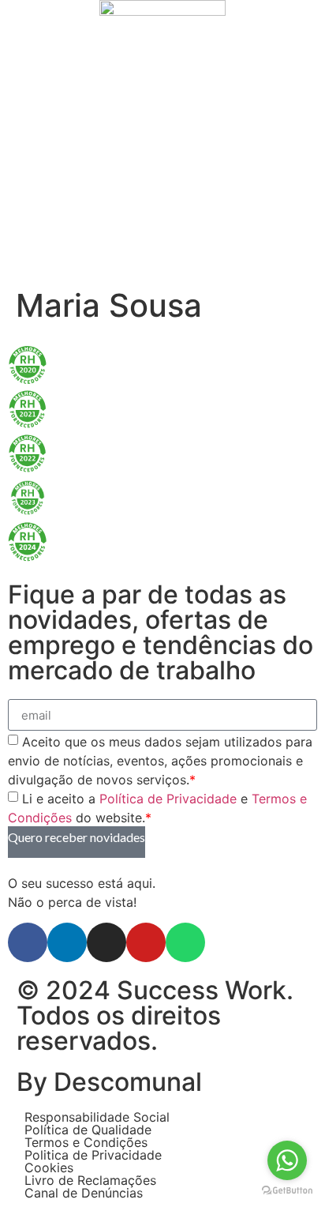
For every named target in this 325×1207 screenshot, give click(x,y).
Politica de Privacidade (93, 1155)
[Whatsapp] (185, 942)
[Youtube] (146, 942)
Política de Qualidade (87, 1129)
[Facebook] (27, 942)
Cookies (48, 1167)
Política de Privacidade (168, 799)
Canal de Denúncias (83, 1193)
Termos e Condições (86, 1142)
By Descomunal (109, 1081)
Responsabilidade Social (97, 1117)
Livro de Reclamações (90, 1180)
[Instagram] (106, 942)
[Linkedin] (67, 942)
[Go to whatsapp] (287, 1160)
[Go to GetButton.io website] (287, 1191)
